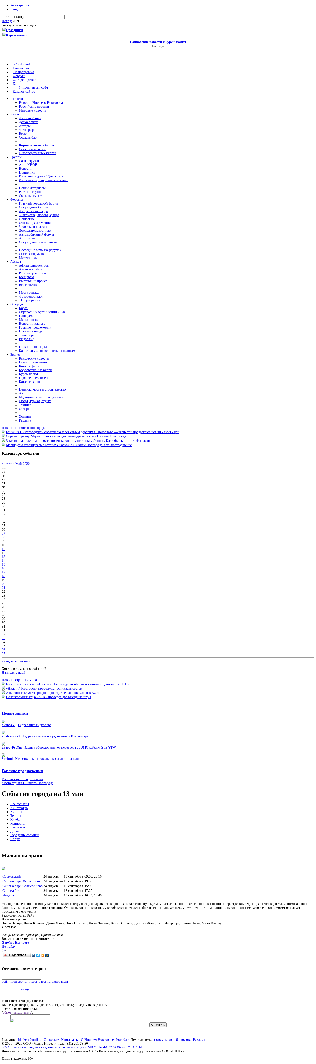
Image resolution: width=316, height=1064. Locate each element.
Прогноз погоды (31, 331)
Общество (26, 219)
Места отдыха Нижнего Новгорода (27, 783)
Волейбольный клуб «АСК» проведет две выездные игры (48, 697)
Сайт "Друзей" (30, 161)
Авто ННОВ (28, 164)
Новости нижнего (32, 323)
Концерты (26, 277)
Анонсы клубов (30, 269)
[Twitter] (38, 955)
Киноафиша (21, 68)
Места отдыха (29, 292)
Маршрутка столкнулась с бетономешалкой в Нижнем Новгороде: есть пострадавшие (69, 445)
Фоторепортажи (24, 80)
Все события (28, 285)
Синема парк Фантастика (21, 881)
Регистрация (19, 5)
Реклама (25, 420)
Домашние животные (35, 230)
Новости (16, 99)
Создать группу (30, 195)
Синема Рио (11, 890)
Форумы (19, 76)
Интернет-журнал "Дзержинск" (42, 176)
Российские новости (34, 106)
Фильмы (24, 87)
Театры (15, 815)
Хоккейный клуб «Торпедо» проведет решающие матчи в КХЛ (52, 693)
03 (3, 638)
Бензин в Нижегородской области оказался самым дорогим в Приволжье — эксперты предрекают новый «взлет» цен (92, 432)
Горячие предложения (35, 327)
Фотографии (28, 130)
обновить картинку (17, 1012)
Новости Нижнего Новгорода (41, 102)
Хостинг (25, 416)
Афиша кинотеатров (34, 265)
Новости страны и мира (19, 680)
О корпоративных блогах (37, 153)
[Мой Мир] (47, 955)
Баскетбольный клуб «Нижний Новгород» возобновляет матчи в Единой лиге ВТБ (67, 684)
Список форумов (31, 254)
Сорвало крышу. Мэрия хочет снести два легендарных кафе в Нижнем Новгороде (66, 436)
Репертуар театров (32, 273)
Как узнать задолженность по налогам (47, 350)
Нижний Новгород (33, 347)
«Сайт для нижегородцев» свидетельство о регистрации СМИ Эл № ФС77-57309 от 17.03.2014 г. (73, 1047)
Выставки (17, 827)
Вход (14, 9)
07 (3, 533)
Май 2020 (22, 463)
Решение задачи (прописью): (23, 1001)
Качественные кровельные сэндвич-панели (47, 758)
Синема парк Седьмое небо (22, 886)
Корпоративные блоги (35, 370)
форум (159, 1039)
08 (3, 537)
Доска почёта (28, 122)
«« (3, 463)
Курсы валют (28, 374)
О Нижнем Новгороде (97, 1039)
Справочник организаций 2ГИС (42, 312)
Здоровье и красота (33, 226)
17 (3, 572)
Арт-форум (27, 238)
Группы (16, 157)
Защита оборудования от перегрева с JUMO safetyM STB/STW (70, 747)
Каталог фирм (29, 366)
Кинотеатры (19, 808)
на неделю (9, 661)
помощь (23, 989)
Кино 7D (16, 812)
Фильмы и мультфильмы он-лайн (43, 180)
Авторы (25, 126)
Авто (22, 393)
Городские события (24, 835)
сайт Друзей (22, 64)
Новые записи (15, 713)
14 (3, 560)
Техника (25, 405)
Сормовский (11, 876)
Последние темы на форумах (40, 250)
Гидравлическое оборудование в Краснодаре (55, 736)
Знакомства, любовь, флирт (39, 215)
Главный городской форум (38, 203)
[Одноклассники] (42, 955)
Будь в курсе (158, 46)
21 (3, 587)
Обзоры (24, 409)
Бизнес (15, 354)
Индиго (8, 895)
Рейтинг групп (30, 192)
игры (36, 87)
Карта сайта (70, 1039)
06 (3, 649)
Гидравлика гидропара (34, 725)
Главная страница (15, 779)
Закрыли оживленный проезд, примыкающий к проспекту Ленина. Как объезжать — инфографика (79, 440)
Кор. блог (123, 1039)
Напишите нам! (13, 672)
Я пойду (8, 942)
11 (3, 549)
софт (44, 87)
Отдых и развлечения (35, 223)
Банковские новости (34, 358)
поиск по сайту (13, 17)
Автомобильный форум (36, 234)
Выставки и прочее (33, 281)
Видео (23, 133)
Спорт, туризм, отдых (35, 401)
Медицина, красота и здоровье (41, 397)
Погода (7, 21)
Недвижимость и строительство (42, 389)
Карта (17, 83)
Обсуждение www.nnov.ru (38, 242)
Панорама (26, 316)
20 (3, 584)
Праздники (27, 172)
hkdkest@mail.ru (29, 1039)
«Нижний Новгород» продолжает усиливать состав (44, 688)
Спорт (15, 839)
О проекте (51, 1039)
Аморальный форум (33, 211)
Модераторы (28, 257)
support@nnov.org (178, 1039)
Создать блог (28, 137)
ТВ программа (23, 72)
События (36, 779)
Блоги (14, 114)
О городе (17, 304)
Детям (14, 831)
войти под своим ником (19, 981)
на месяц (25, 661)
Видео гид (26, 339)
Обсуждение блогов (33, 207)
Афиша (15, 261)
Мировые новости (32, 110)
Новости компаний (33, 362)
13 (3, 556)
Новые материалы (32, 188)
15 (3, 564)
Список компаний (32, 149)
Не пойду (9, 946)
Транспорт (26, 335)
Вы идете (22, 942)
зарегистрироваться (53, 981)
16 (3, 568)
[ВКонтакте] (33, 955)
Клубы (15, 819)
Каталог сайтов (24, 91)
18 (3, 576)
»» (10, 463)
